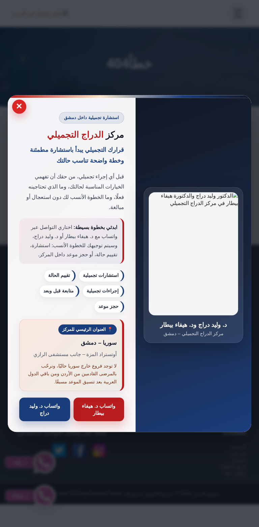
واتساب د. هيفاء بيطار (98, 409)
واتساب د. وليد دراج (44, 409)
